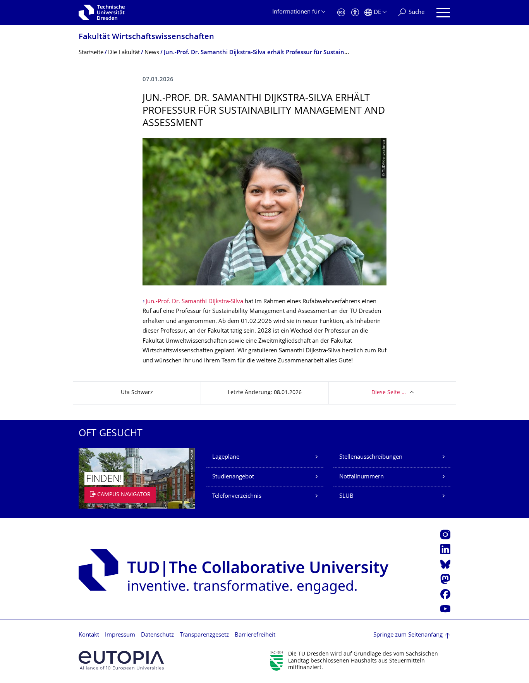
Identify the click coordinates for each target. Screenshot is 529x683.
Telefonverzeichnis (236, 496)
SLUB (346, 496)
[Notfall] (341, 12)
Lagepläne (225, 457)
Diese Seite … (388, 392)
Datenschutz (157, 635)
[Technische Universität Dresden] (102, 12)
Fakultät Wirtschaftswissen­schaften (146, 37)
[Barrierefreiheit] (355, 12)
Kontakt (89, 635)
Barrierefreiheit (255, 635)
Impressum (120, 635)
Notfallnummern (361, 477)
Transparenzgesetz (204, 635)
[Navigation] (443, 12)
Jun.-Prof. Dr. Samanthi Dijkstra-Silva (194, 302)
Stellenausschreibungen (370, 457)
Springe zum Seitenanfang (408, 635)
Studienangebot (233, 477)
